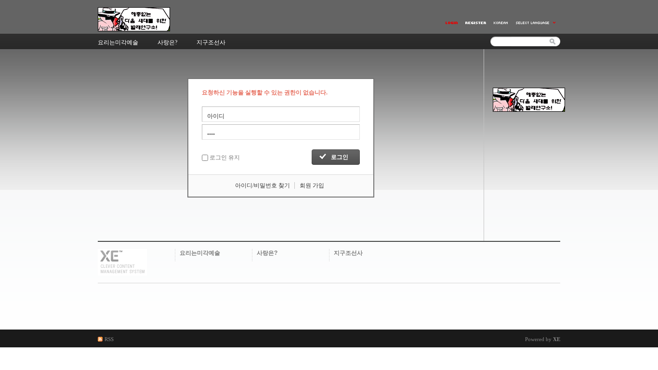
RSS (109, 339)
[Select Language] (536, 22)
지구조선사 (348, 253)
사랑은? (267, 253)
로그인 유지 (225, 157)
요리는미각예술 (200, 253)
